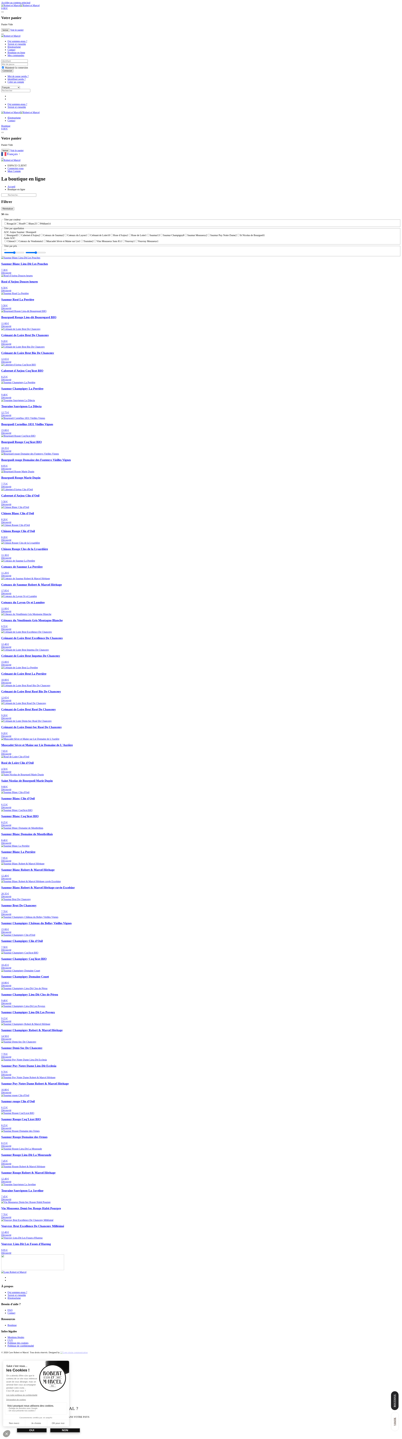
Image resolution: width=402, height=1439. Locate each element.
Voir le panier (17, 30)
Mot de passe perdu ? (18, 76)
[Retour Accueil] (20, 5)
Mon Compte (14, 171)
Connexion (7, 71)
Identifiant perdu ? (17, 79)
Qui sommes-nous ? (17, 41)
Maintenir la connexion (16, 67)
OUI (31, 1430)
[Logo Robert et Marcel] (13, 1272)
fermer (5, 30)
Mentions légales (16, 1337)
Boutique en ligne (16, 52)
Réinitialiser (8, 209)
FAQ (10, 1310)
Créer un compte (16, 82)
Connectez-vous (16, 168)
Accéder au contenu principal (15, 2)
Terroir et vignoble (17, 44)
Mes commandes (16, 55)
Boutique (5, 126)
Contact (11, 49)
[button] (4, 8)
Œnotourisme (14, 47)
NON (65, 1430)
